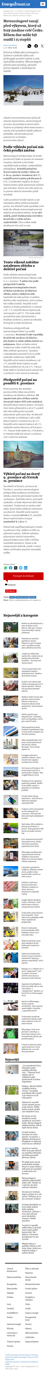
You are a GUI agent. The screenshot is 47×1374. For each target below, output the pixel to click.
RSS (36, 1357)
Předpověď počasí (22, 597)
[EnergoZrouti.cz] (16, 4)
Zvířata (10, 1297)
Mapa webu (9, 1359)
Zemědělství (12, 1313)
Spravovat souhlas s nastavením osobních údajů (21, 1363)
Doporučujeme (31, 1341)
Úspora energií (31, 1313)
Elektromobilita (14, 1277)
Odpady (10, 1293)
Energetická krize (30, 1319)
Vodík (27, 1308)
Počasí (12, 597)
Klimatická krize (32, 1284)
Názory (28, 1328)
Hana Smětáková (10, 45)
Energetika (12, 1284)
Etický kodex (25, 1355)
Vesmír (10, 1346)
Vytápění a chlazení (30, 1299)
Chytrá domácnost (12, 1270)
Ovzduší (10, 1308)
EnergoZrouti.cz (9, 11)
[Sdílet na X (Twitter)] (42, 46)
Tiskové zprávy (13, 1341)
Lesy (9, 1304)
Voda (27, 1304)
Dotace (28, 1324)
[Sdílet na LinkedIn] (26, 567)
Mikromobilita (31, 1333)
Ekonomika (12, 1288)
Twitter (30, 1357)
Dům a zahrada (32, 1268)
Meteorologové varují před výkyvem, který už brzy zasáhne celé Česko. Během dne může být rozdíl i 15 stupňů (21, 13)
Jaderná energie (14, 1324)
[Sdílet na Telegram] (20, 567)
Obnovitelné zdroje (30, 1279)
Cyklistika (29, 1337)
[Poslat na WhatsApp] (29, 46)
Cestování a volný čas (12, 1334)
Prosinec (33, 597)
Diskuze (11, 585)
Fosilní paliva (31, 1288)
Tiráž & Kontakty (11, 1355)
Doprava (29, 1273)
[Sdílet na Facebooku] (36, 46)
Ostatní (20, 11)
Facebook (22, 1357)
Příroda (10, 1328)
